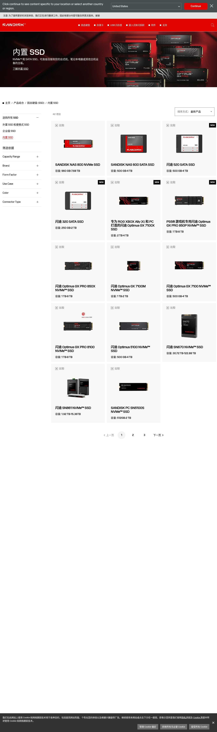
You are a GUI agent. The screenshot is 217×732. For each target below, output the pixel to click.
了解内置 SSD (20, 69)
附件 (153, 25)
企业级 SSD (9, 131)
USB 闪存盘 (116, 25)
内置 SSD (8, 137)
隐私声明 (186, 717)
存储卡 (100, 25)
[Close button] (211, 6)
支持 (165, 25)
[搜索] (212, 25)
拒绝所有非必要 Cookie (173, 726)
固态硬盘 (85, 25)
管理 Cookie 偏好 (147, 726)
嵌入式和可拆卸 (136, 25)
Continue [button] (196, 6)
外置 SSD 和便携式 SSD (16, 124)
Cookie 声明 (199, 717)
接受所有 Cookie (199, 726)
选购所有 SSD (10, 118)
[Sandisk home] (14, 25)
